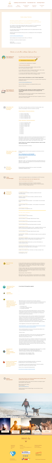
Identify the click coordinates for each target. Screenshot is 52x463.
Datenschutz (13, 446)
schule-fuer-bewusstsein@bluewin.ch (25, 82)
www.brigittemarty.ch (13, 459)
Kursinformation (36, 446)
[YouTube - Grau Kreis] (23, 456)
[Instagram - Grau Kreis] (27, 456)
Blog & (18, 5)
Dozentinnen (10, 6)
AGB (11, 448)
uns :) (42, 6)
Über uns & (10, 5)
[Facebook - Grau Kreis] (25, 456)
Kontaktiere (42, 5)
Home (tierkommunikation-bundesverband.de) (27, 369)
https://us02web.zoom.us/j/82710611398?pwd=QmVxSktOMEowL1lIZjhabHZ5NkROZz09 (27, 155)
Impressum (12, 447)
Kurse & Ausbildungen (37, 447)
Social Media (18, 6)
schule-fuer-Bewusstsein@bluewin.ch (16, 35)
